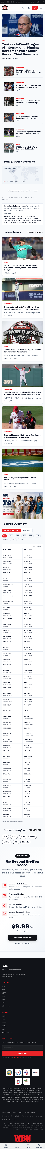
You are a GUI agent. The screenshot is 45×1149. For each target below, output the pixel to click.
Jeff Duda (7, 273)
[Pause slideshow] (30, 34)
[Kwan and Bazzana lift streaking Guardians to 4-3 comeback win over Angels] (22, 426)
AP (4, 315)
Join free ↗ (8, 213)
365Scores (19, 821)
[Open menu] (40, 7)
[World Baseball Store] (35, 8)
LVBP (3, 1019)
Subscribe (22, 1053)
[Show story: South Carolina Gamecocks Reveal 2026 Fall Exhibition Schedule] (14, 34)
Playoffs (25, 842)
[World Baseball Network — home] (5, 7)
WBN (5, 966)
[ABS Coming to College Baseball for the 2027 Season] (22, 469)
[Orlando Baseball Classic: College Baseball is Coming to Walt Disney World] (22, 341)
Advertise (39, 1116)
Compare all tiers (22, 943)
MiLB (37, 536)
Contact (4, 1120)
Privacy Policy (15, 1116)
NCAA (23, 836)
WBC (14, 836)
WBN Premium (18, 1058)
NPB (24, 536)
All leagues (36, 830)
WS (16, 842)
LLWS (21, 539)
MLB (12, 198)
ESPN (15, 198)
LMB (30, 536)
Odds (20, 1112)
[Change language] (29, 8)
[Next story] (40, 26)
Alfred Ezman (8, 358)
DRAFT (5, 539)
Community (5, 1116)
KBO (17, 536)
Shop (14, 1112)
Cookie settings (14, 1120)
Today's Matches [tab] (11, 530)
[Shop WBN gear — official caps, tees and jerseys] (22, 505)
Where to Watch (29, 1112)
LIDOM (4, 1016)
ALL (4, 536)
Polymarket (5, 199)
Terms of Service (28, 1116)
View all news (35, 232)
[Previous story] (5, 26)
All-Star (7, 842)
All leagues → (7, 1006)
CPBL (13, 539)
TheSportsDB (23, 198)
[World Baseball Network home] (22, 1138)
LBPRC (4, 1023)
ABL (3, 1029)
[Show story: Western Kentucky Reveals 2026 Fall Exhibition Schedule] (23, 34)
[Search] (23, 7)
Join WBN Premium (22, 937)
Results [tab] (26, 530)
